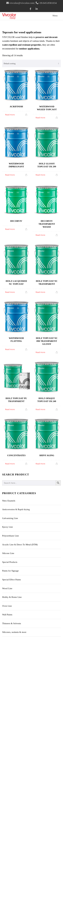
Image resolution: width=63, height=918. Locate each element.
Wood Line (7, 588)
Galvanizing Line (10, 518)
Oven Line (7, 606)
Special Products (9, 562)
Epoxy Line (7, 527)
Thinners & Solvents (11, 623)
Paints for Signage (10, 571)
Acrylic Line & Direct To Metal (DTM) (20, 544)
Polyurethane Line (10, 536)
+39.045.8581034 (47, 3)
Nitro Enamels (8, 501)
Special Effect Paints (11, 579)
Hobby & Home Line (12, 597)
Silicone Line (8, 553)
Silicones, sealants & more (14, 632)
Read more (10, 114)
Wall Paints (7, 614)
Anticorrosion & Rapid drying (16, 509)
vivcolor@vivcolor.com (21, 3)
